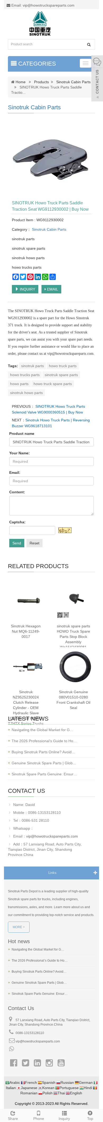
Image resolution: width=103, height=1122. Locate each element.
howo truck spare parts (53, 384)
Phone (38, 1118)
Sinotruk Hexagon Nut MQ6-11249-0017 (26, 631)
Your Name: (19, 453)
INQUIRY (27, 289)
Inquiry (64, 1118)
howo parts (19, 384)
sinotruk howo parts (26, 393)
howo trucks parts (25, 375)
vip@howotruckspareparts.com (52, 836)
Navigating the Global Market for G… (42, 730)
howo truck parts (63, 366)
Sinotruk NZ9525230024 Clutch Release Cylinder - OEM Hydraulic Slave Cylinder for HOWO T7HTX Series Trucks (26, 708)
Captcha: (17, 522)
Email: (14, 472)
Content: (17, 492)
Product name (21, 433)
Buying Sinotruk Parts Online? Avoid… (43, 752)
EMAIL (52, 289)
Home (21, 82)
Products (41, 82)
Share (13, 1118)
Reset (34, 543)
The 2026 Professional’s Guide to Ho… (44, 741)
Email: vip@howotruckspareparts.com (42, 5)
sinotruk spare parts (61, 375)
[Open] (97, 79)
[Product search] (89, 45)
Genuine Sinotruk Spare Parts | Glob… (44, 763)
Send (16, 543)
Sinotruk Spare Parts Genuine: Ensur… (44, 774)
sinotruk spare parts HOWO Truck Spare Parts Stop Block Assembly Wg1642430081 (73, 636)
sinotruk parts (32, 366)
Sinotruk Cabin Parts (73, 82)
